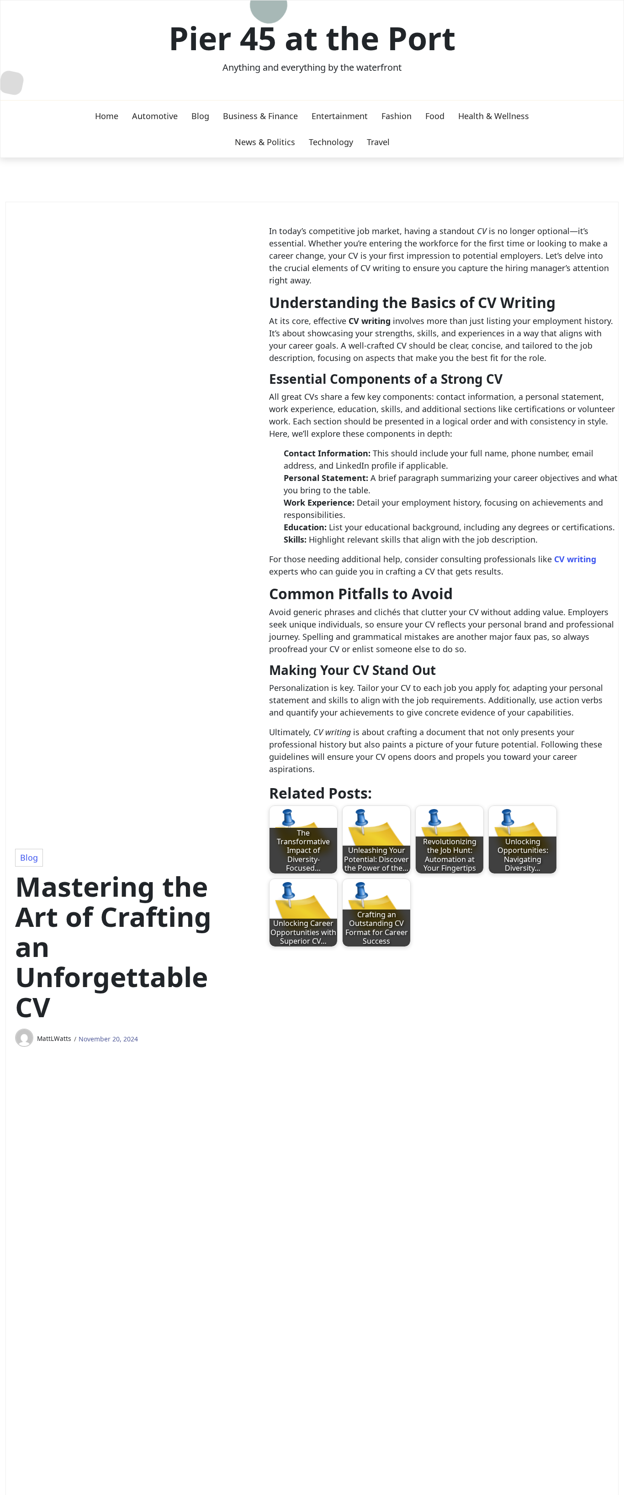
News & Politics (265, 141)
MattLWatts (54, 1038)
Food (434, 115)
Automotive (155, 115)
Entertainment (340, 115)
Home (106, 115)
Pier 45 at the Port (312, 38)
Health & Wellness (493, 115)
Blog (200, 115)
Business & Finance (260, 115)
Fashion (396, 115)
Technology (331, 141)
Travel (378, 141)
